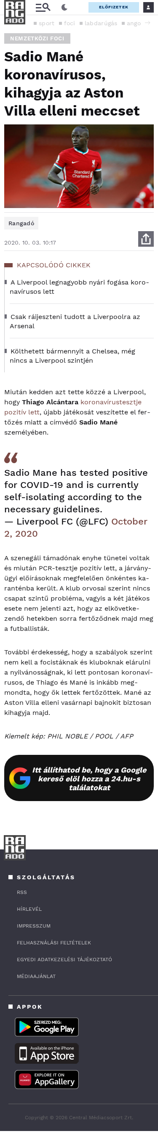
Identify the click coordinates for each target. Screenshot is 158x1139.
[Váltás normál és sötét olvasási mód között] (64, 8)
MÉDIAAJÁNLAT (36, 976)
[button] (147, 23)
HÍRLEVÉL (29, 909)
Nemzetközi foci (37, 38)
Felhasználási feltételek (54, 943)
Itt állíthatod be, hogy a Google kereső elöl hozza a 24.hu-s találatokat (89, 778)
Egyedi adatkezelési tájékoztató (64, 959)
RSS (22, 892)
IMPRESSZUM (34, 926)
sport (47, 23)
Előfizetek (114, 7)
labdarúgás (101, 23)
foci (69, 23)
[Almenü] (43, 7)
